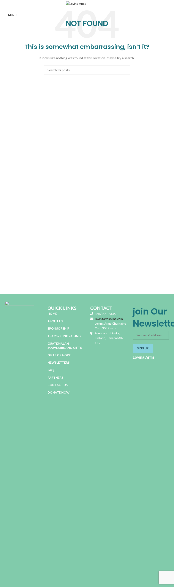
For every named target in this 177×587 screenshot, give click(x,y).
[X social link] (150, 363)
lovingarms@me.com (109, 319)
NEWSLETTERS (58, 362)
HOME (52, 313)
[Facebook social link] (145, 363)
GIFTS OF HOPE (59, 355)
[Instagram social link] (156, 363)
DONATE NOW (58, 392)
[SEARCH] (125, 70)
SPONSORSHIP (58, 328)
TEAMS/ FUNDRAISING (64, 336)
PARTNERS (55, 377)
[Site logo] (87, 4)
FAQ (50, 370)
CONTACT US (57, 385)
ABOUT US (55, 321)
